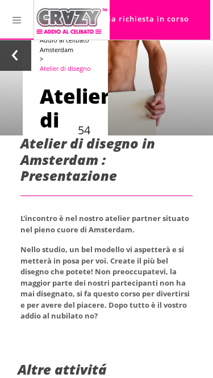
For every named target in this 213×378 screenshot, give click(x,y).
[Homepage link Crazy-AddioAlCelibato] (72, 20)
